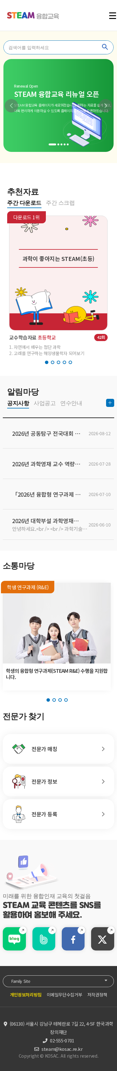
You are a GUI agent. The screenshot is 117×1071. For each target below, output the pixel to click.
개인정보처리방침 (25, 994)
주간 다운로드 (24, 203)
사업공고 (45, 403)
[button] (11, 105)
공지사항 (18, 403)
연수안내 (71, 403)
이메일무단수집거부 (64, 994)
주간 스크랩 (60, 203)
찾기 (105, 47)
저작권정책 (97, 994)
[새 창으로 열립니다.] (14, 939)
